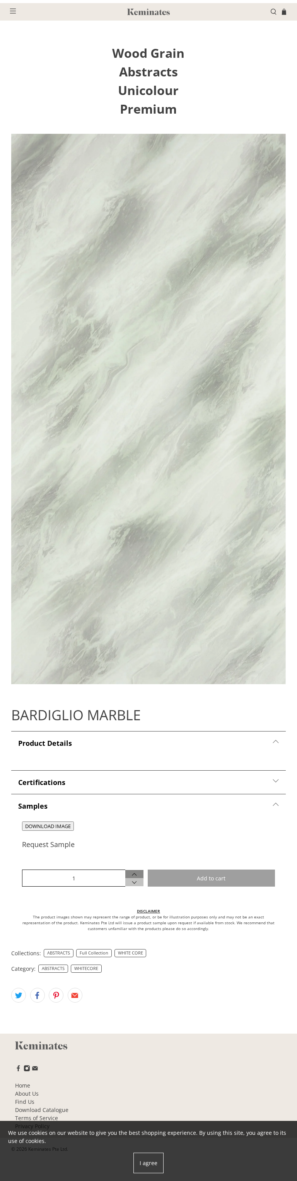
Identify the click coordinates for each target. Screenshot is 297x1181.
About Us (27, 1093)
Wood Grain (148, 53)
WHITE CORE (130, 953)
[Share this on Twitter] (18, 995)
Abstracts (148, 71)
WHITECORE (86, 968)
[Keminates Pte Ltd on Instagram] (27, 1069)
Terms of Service (36, 1118)
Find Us (24, 1101)
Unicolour (148, 90)
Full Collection (94, 953)
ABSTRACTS (58, 953)
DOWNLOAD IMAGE (48, 826)
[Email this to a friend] (75, 995)
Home (22, 1085)
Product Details (45, 743)
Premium (148, 108)
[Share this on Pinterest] (56, 995)
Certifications (41, 782)
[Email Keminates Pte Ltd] (35, 1069)
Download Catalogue (41, 1110)
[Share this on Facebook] (37, 995)
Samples (33, 806)
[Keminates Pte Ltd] (148, 12)
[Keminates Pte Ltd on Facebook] (18, 1069)
